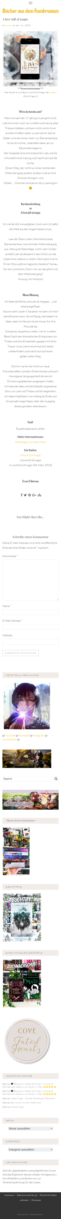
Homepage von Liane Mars (30, 442)
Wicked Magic (17, 1106)
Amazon (53, 92)
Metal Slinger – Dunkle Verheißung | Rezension (33, 1098)
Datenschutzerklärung (27, 1195)
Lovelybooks (9, 739)
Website (7, 635)
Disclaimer (36, 1200)
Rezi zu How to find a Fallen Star (26, 1102)
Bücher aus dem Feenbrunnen (30, 11)
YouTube (10, 735)
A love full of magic (15, 19)
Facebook (24, 735)
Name (6, 606)
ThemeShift (36, 1214)
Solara (8, 25)
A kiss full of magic (30, 455)
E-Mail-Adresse (12, 620)
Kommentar (10, 556)
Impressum (9, 1195)
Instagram (39, 735)
